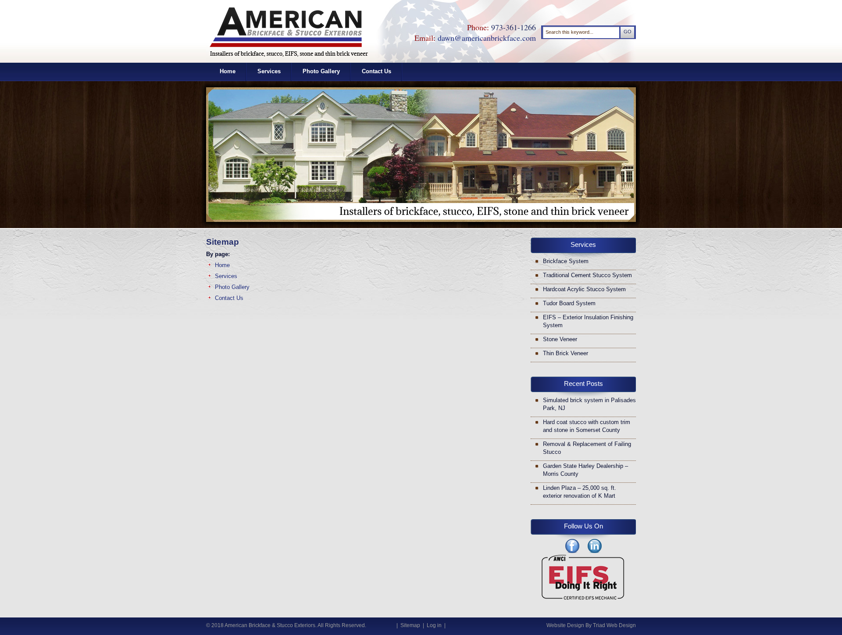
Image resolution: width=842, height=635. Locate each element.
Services (269, 71)
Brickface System (566, 261)
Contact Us (376, 71)
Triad (599, 625)
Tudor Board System (569, 303)
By (588, 625)
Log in (434, 625)
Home (227, 71)
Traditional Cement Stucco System (587, 275)
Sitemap (410, 625)
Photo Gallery (321, 71)
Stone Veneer (560, 339)
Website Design (565, 625)
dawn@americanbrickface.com (487, 37)
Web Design (621, 625)
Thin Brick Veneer (565, 353)
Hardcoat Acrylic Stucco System (584, 289)
